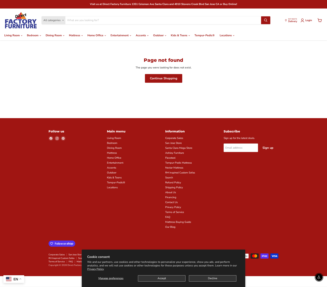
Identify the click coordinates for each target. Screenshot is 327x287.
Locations (226, 35)
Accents (141, 35)
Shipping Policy (174, 187)
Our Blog (170, 227)
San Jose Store (173, 143)
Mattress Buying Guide (178, 222)
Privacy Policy (95, 269)
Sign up (267, 148)
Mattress (75, 35)
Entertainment (120, 35)
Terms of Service (174, 212)
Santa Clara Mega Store (178, 148)
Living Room (12, 35)
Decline (212, 278)
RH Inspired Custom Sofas (180, 172)
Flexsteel (170, 158)
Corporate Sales (174, 138)
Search (169, 177)
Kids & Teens (179, 35)
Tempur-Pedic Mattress (178, 162)
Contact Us (171, 202)
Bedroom (33, 35)
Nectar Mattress (174, 167)
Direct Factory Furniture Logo (20, 20)
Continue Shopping (163, 78)
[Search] (265, 20)
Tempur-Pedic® (204, 35)
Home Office (95, 35)
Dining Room (54, 35)
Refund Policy (173, 182)
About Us (170, 192)
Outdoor (158, 35)
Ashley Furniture (174, 153)
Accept (162, 278)
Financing (170, 197)
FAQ (167, 217)
